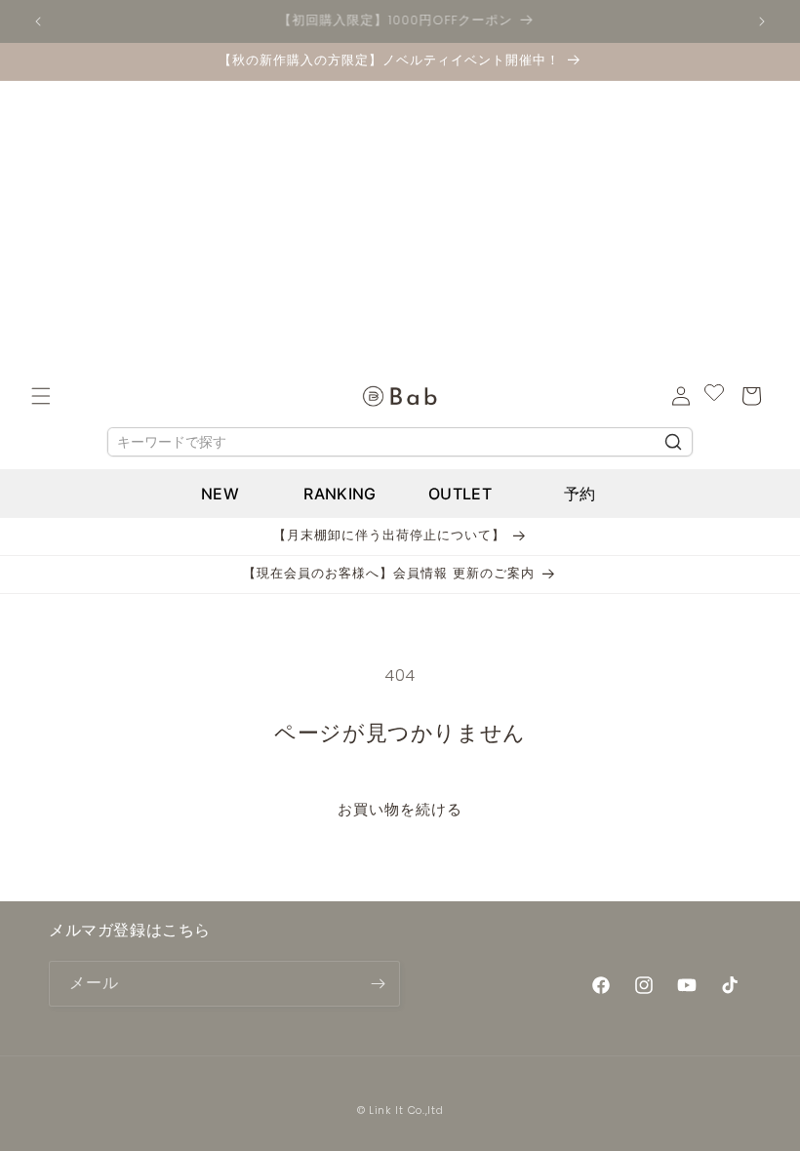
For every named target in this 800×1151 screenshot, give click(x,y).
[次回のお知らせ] (761, 21)
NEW (220, 493)
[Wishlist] (714, 396)
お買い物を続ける (400, 809)
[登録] (377, 984)
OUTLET (460, 493)
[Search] (673, 442)
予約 (580, 493)
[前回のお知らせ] (38, 21)
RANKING (339, 493)
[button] (41, 396)
